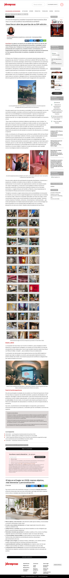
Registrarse (26, 565)
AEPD (31, 471)
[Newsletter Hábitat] (57, 79)
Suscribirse (57, 93)
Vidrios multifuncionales (57, 63)
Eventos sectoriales (55, 199)
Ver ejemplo (32, 454)
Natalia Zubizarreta (41, 489)
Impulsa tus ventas (55, 194)
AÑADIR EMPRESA (57, 564)
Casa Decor (8, 43)
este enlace (10, 400)
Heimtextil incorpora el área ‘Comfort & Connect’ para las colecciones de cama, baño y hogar (56, 143)
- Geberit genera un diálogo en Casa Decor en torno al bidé (21, 435)
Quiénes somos (35, 572)
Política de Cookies (45, 569)
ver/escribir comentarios (27, 557)
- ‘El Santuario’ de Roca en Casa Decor (16, 440)
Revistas (57, 11)
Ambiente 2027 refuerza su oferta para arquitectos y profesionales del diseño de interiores (57, 133)
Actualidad (25, 11)
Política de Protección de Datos (29, 463)
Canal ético (34, 566)
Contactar (35, 563)
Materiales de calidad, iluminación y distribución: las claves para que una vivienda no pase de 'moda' (57, 153)
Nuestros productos (35, 569)
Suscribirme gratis (40, 456)
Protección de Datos (46, 566)
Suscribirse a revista (25, 570)
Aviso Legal (20, 463)
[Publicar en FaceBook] (34, 40)
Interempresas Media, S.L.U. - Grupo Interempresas (36, 576)
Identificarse (26, 563)
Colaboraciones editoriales (47, 572)
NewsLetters (26, 567)
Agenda (51, 11)
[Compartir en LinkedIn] (41, 40)
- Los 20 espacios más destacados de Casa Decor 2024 (20, 434)
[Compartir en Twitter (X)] (37, 40)
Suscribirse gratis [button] (52, 4)
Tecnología (45, 11)
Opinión (31, 11)
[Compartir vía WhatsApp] (44, 40)
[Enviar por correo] (31, 40)
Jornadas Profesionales (56, 192)
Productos (37, 11)
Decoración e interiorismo (13, 11)
